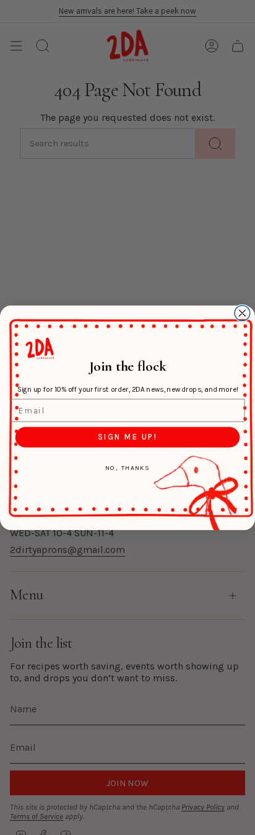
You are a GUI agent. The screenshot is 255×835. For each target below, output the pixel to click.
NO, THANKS (127, 467)
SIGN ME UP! (127, 437)
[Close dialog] (242, 312)
